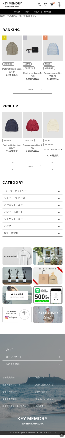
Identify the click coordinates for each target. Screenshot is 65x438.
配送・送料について (11, 385)
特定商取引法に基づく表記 (14, 406)
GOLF (36, 12)
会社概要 (39, 406)
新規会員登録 (8, 377)
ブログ (9, 349)
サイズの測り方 (9, 392)
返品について (41, 377)
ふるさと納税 (13, 364)
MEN (27, 12)
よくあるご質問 (9, 399)
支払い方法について (44, 385)
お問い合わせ (41, 392)
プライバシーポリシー (45, 399)
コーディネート (14, 357)
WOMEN (17, 12)
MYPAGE (47, 12)
